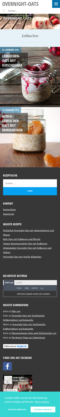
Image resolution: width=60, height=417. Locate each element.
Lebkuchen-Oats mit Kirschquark (12, 60)
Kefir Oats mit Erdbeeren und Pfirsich (21, 239)
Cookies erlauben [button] (43, 409)
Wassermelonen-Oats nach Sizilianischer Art (34, 333)
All (41, 288)
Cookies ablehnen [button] (17, 409)
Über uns (16, 311)
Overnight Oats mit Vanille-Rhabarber (22, 256)
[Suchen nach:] (20, 11)
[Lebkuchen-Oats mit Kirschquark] (30, 77)
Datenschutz (9, 209)
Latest (19, 283)
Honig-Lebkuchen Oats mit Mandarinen (12, 123)
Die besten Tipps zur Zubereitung (28, 337)
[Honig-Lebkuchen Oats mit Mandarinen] (30, 137)
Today (19, 288)
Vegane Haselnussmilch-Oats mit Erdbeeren (25, 243)
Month (35, 288)
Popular (9, 283)
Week (27, 288)
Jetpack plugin (10, 294)
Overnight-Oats (20, 3)
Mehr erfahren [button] (42, 402)
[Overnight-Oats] (30, 21)
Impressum (8, 213)
